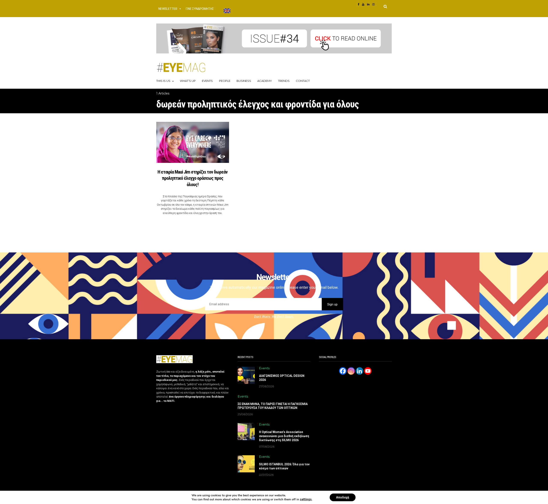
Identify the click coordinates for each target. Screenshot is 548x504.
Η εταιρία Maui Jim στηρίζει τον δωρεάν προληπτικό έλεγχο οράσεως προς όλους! (193, 178)
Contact (303, 81)
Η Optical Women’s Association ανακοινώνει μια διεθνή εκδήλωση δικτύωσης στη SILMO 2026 (284, 436)
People (224, 81)
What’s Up (188, 81)
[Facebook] (343, 371)
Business (244, 81)
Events (207, 81)
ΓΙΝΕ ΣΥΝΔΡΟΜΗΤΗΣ (200, 8)
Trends (284, 81)
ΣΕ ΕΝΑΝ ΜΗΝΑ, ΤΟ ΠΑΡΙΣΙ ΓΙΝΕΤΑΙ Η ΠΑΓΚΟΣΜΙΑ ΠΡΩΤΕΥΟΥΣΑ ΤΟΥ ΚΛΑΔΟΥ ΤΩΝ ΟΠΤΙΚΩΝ (273, 406)
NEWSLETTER (167, 8)
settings (306, 499)
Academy (264, 81)
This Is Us (163, 81)
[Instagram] (351, 371)
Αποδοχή (342, 497)
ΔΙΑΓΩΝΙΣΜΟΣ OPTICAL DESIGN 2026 (281, 378)
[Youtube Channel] (368, 371)
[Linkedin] (359, 371)
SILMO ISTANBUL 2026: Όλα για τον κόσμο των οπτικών (284, 466)
